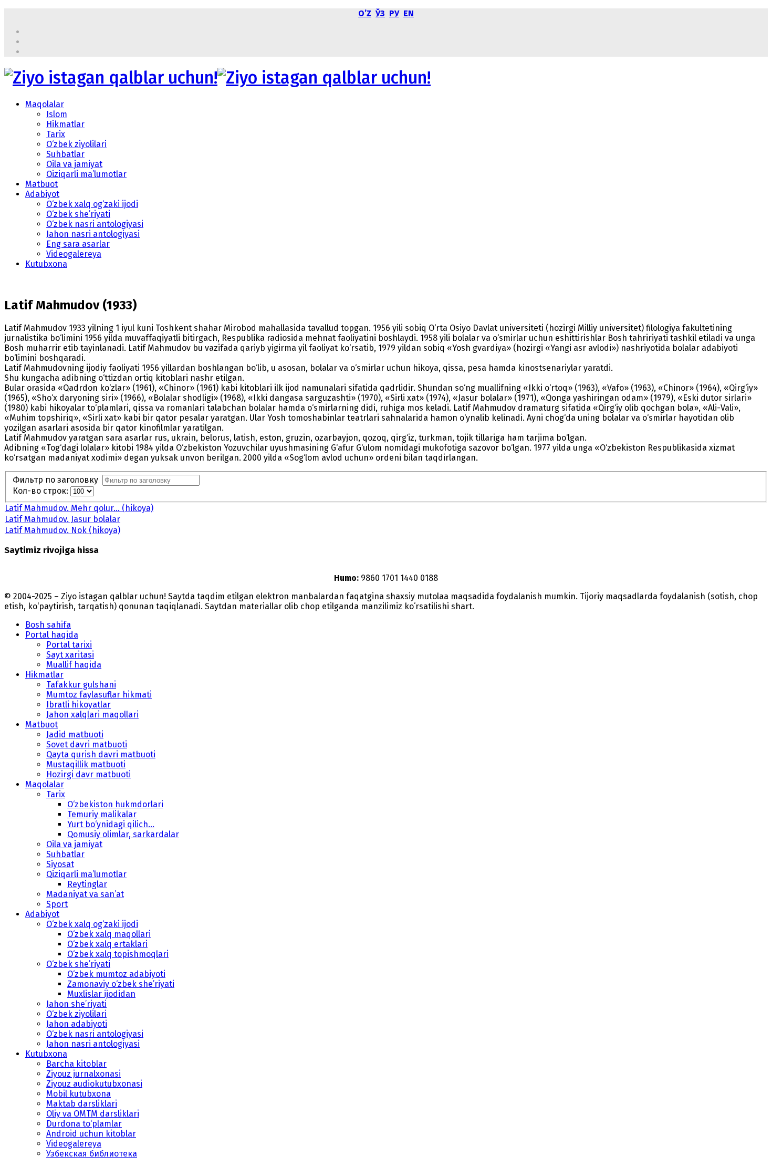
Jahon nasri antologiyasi (93, 234)
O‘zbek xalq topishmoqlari (118, 954)
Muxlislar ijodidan (101, 994)
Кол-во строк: (41, 491)
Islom (56, 114)
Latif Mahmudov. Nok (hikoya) (62, 530)
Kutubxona (46, 264)
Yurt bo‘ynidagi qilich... (110, 824)
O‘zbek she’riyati (78, 214)
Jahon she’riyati (76, 1004)
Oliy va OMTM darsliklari (92, 1114)
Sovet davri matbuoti (86, 744)
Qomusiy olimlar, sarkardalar (123, 834)
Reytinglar (87, 884)
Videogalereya (73, 254)
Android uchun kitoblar (91, 1134)
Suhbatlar (65, 154)
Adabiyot (42, 194)
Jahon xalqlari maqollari (92, 715)
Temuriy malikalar (102, 814)
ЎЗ (380, 13)
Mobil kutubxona (78, 1094)
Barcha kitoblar (76, 1064)
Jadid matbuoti (74, 734)
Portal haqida (51, 635)
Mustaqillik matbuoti (86, 764)
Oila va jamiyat (74, 164)
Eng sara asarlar (78, 244)
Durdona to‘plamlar (84, 1124)
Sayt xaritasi (70, 655)
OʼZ (364, 13)
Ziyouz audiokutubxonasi (94, 1084)
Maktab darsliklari (81, 1104)
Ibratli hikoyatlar (78, 705)
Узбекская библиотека (91, 1154)
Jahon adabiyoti (76, 1024)
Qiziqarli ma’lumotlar (86, 174)
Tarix (55, 134)
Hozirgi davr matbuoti (88, 774)
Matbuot (41, 184)
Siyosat (60, 864)
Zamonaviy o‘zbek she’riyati (120, 984)
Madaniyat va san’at (85, 894)
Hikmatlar (65, 124)
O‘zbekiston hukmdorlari (115, 804)
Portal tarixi (69, 645)
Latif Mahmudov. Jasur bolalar (62, 519)
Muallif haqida (73, 665)
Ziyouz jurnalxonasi (83, 1074)
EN (408, 13)
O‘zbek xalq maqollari (109, 934)
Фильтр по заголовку (57, 480)
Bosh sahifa (48, 625)
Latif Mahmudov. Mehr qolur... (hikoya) (79, 508)
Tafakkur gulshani (81, 685)
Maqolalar (44, 104)
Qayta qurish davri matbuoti (100, 754)
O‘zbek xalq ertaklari (107, 944)
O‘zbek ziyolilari (76, 144)
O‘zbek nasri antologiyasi (94, 224)
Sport (57, 904)
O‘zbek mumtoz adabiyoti (116, 974)
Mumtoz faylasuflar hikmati (99, 695)
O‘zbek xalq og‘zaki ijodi (92, 204)
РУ (394, 13)
